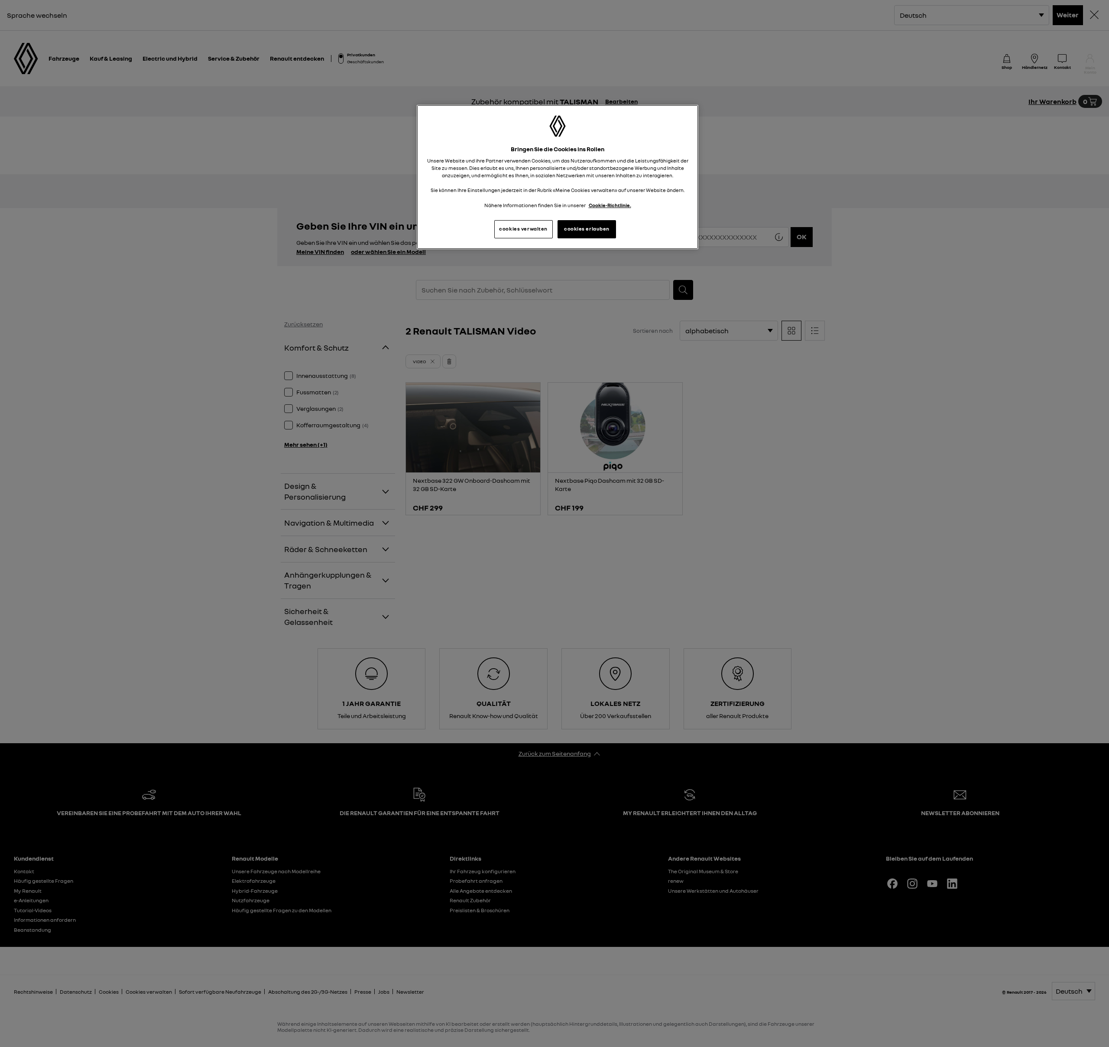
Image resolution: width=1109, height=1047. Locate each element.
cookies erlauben (587, 229)
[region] (557, 177)
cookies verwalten (523, 229)
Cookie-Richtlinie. (610, 205)
